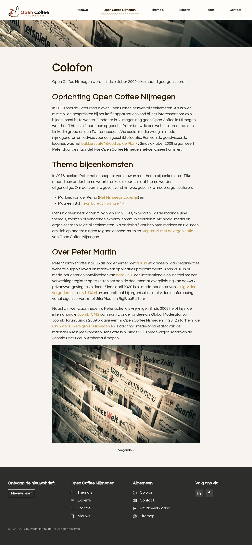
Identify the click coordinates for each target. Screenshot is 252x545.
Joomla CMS (88, 314)
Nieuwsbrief (21, 493)
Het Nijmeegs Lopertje (118, 197)
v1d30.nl (89, 293)
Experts (184, 9)
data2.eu (124, 275)
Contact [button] (235, 9)
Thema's (157, 9)
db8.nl (141, 263)
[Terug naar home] (28, 10)
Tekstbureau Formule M (102, 203)
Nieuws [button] (82, 9)
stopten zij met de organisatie (167, 231)
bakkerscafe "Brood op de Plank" (109, 144)
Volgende (125, 450)
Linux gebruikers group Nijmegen (81, 326)
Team (210, 9)
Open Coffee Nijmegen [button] (120, 9)
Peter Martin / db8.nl (43, 528)
